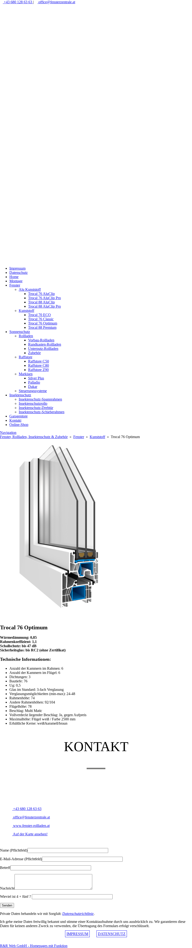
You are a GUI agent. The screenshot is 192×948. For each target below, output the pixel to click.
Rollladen (26, 336)
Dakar (32, 387)
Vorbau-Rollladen (41, 340)
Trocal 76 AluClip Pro (44, 298)
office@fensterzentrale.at (56, 2)
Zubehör (34, 353)
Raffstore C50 (38, 361)
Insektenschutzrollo (33, 403)
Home (13, 277)
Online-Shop (18, 425)
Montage (15, 281)
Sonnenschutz (19, 332)
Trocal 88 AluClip (41, 302)
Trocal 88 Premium (42, 327)
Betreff (5, 868)
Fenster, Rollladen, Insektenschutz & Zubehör (34, 437)
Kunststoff (26, 311)
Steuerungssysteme (33, 391)
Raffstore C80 (38, 365)
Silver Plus (36, 378)
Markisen (26, 374)
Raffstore (25, 357)
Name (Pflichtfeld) (13, 850)
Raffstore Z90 (38, 370)
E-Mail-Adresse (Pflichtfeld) (21, 859)
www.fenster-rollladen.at (31, 826)
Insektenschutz (20, 395)
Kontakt (15, 420)
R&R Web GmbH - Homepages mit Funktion (33, 946)
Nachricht (7, 888)
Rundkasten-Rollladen (44, 344)
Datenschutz (18, 273)
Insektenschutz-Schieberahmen (41, 412)
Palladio (34, 382)
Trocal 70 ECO (39, 315)
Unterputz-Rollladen (43, 349)
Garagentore (18, 416)
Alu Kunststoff (30, 289)
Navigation (8, 433)
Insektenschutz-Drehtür (36, 408)
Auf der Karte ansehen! (30, 834)
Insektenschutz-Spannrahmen (40, 399)
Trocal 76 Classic (41, 319)
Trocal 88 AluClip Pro (44, 306)
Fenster (14, 285)
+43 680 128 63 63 (18, 2)
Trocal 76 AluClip (41, 294)
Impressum (17, 268)
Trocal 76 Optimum (42, 323)
